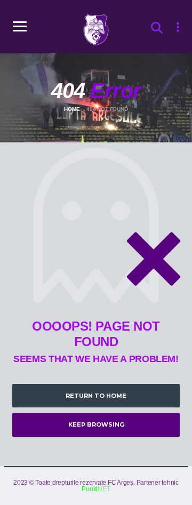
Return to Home (96, 395)
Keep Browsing (96, 424)
